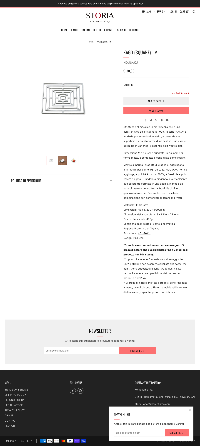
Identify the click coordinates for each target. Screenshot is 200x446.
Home (91, 41)
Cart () (184, 11)
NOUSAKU (130, 62)
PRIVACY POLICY (15, 410)
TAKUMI (86, 30)
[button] (51, 160)
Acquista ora (156, 110)
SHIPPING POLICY (15, 394)
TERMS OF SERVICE (16, 389)
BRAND (74, 30)
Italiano (147, 11)
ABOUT (9, 415)
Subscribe (136, 350)
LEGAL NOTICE (14, 405)
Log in (173, 11)
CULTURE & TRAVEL (103, 30)
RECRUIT (10, 425)
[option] (62, 100)
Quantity (128, 84)
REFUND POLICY (15, 399)
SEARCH (121, 30)
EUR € (160, 11)
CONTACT (134, 30)
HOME (64, 30)
